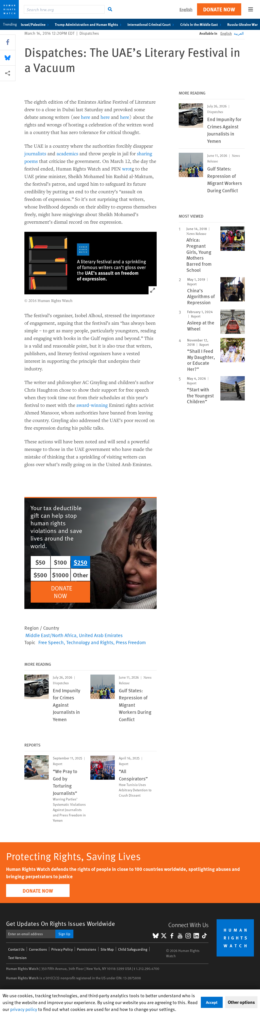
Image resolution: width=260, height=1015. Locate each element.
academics (67, 153)
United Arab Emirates (101, 635)
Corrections (38, 949)
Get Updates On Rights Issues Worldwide (60, 923)
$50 (40, 562)
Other (80, 574)
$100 (60, 562)
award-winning (92, 405)
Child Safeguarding (132, 949)
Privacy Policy (62, 949)
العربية (239, 33)
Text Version (17, 957)
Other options (241, 1002)
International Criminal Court (149, 24)
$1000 (60, 574)
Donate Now (219, 9)
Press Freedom (131, 642)
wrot (127, 168)
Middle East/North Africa (50, 635)
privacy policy (23, 1009)
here (85, 117)
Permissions (86, 949)
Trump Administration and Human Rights (86, 24)
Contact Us (16, 949)
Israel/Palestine (33, 24)
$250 (80, 562)
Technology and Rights (89, 642)
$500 (40, 574)
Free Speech (51, 642)
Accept (212, 1002)
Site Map (107, 949)
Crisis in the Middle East (199, 24)
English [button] (186, 9)
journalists (35, 153)
